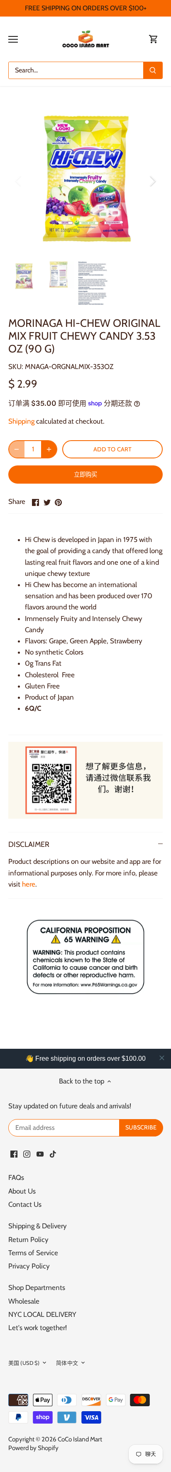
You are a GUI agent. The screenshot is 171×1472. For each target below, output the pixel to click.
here (28, 884)
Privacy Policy (29, 1266)
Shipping (21, 421)
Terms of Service (33, 1253)
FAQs (16, 1177)
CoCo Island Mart (80, 1439)
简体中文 (67, 1362)
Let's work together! (37, 1327)
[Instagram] (26, 1154)
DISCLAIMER (28, 844)
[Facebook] (13, 1154)
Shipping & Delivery (37, 1226)
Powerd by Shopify (33, 1448)
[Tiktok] (52, 1154)
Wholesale (23, 1301)
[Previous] (18, 180)
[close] (161, 1057)
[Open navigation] (13, 39)
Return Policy (28, 1239)
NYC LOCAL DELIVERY (42, 1314)
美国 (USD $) (23, 1362)
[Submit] (152, 70)
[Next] (152, 180)
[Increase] (49, 449)
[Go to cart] (154, 39)
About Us (22, 1191)
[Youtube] (40, 1154)
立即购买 (86, 474)
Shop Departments (36, 1287)
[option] (85, 181)
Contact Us (25, 1204)
